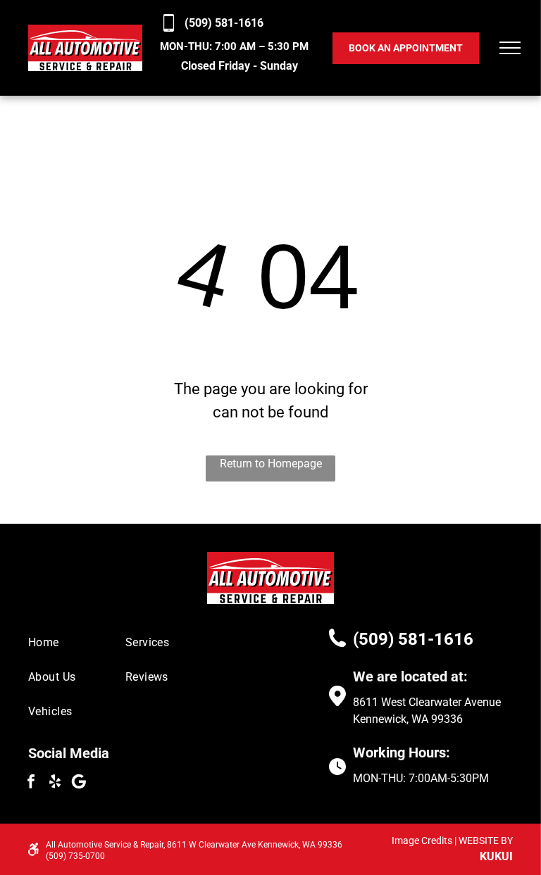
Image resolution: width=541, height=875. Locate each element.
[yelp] (55, 783)
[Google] (78, 783)
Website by (486, 840)
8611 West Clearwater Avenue (427, 702)
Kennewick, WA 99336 (408, 719)
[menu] (510, 48)
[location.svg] (337, 702)
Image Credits (422, 840)
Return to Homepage (271, 463)
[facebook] (31, 783)
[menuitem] (79, 642)
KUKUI (496, 856)
